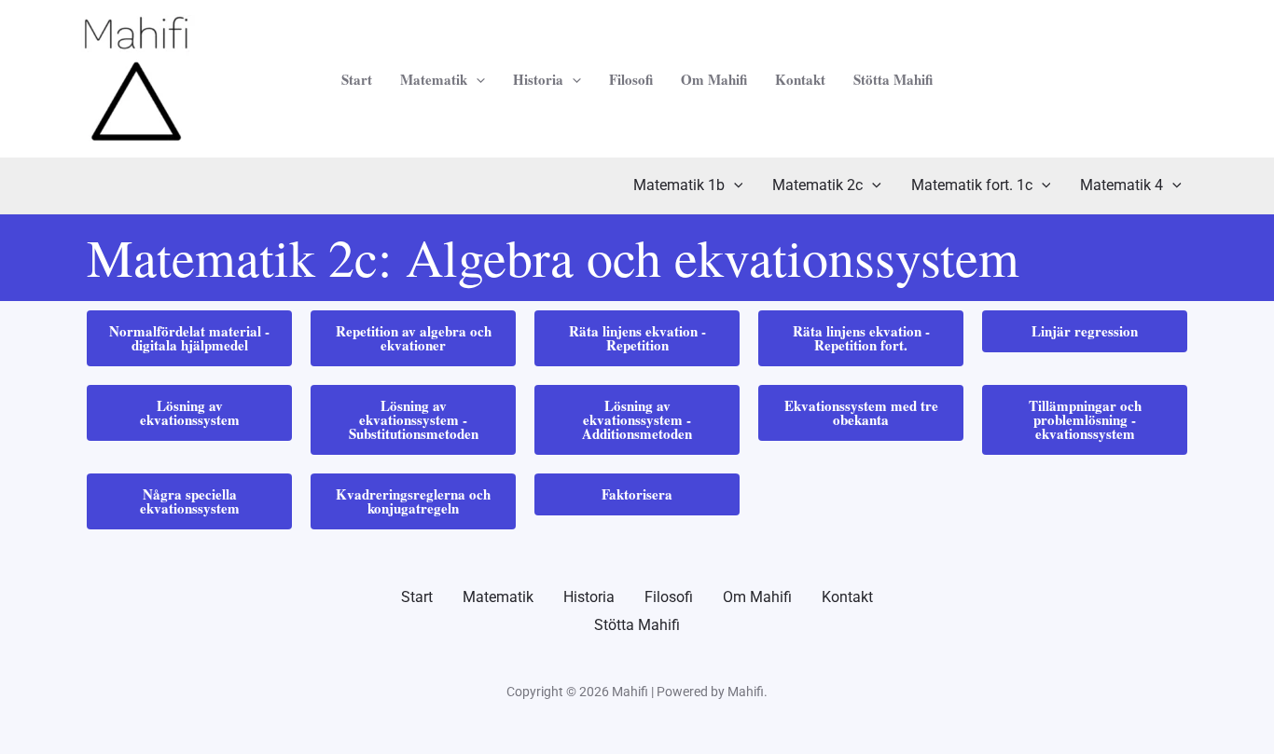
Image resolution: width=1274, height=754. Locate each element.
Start (356, 79)
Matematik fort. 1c (971, 185)
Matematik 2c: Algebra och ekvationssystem (553, 257)
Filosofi (631, 79)
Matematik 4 (1121, 185)
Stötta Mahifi (893, 79)
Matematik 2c (817, 185)
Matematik (433, 79)
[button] (476, 79)
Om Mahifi (714, 79)
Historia (538, 79)
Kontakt (800, 79)
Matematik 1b (679, 185)
